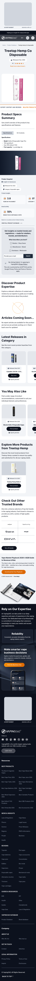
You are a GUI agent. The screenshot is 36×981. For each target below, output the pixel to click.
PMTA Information (24, 831)
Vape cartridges (6, 886)
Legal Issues (23, 822)
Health (4, 840)
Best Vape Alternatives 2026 (26, 783)
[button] (22, 38)
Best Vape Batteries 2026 (9, 788)
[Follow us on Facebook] (11, 739)
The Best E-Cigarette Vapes (8, 772)
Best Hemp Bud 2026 (8, 808)
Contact (4, 949)
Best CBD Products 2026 (26, 801)
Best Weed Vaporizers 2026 (8, 796)
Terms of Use (23, 959)
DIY (20, 896)
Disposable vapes (7, 872)
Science (4, 827)
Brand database (23, 919)
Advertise (22, 949)
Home (4, 45)
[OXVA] (10, 539)
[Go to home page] (9, 38)
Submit (28, 256)
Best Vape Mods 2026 (25, 771)
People (4, 836)
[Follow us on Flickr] (27, 739)
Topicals (4, 850)
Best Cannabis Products (26, 795)
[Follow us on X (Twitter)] (19, 739)
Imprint (4, 963)
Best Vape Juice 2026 (25, 777)
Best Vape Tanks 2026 (8, 782)
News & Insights (8, 813)
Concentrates (23, 859)
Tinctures (4, 881)
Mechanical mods (24, 872)
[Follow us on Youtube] (3, 739)
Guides (4, 905)
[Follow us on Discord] (15, 739)
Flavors (4, 822)
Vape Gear (5, 909)
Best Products (8, 766)
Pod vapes (22, 850)
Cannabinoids (23, 905)
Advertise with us (26, 27)
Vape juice (5, 859)
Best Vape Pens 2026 (8, 777)
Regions (4, 831)
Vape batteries (6, 855)
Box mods (22, 864)
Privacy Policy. (23, 264)
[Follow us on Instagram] (7, 739)
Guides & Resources (10, 891)
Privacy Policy (6, 959)
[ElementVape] (10, 531)
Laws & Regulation (7, 818)
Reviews (5, 846)
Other (20, 900)
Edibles (4, 864)
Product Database (12, 45)
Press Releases (23, 827)
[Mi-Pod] (26, 531)
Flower (21, 868)
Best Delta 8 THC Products (7, 802)
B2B (3, 896)
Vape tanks (22, 877)
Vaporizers (5, 868)
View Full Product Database (10, 223)
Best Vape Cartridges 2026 (25, 789)
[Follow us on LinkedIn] (23, 739)
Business (21, 836)
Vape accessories (24, 855)
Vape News (22, 818)
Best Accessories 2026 (26, 808)
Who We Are (5, 939)
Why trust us (22, 939)
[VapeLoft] (10, 524)
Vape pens (22, 881)
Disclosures (22, 963)
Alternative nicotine (8, 877)
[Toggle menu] (32, 38)
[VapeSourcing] (26, 524)
